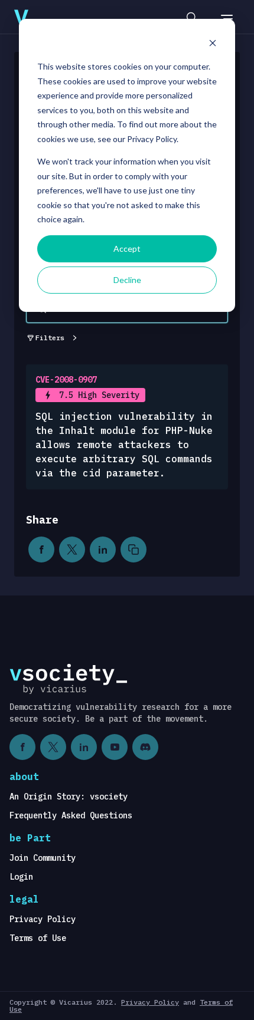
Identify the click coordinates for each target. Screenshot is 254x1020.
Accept (127, 249)
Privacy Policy (42, 919)
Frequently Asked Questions (70, 815)
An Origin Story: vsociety (68, 796)
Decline (127, 280)
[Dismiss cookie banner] (213, 44)
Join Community (42, 858)
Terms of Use (37, 938)
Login (21, 876)
